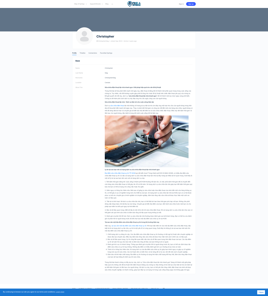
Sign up (191, 4)
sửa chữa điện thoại (117, 105)
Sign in (181, 4)
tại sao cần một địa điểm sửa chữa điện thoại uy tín (129, 226)
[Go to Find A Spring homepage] (134, 3)
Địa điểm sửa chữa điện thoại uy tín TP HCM (120, 173)
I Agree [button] (261, 292)
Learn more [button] (60, 292)
